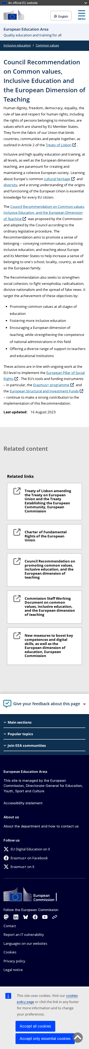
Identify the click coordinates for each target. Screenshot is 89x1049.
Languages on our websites (25, 943)
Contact (10, 925)
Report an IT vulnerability (24, 934)
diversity (10, 184)
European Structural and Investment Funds (44, 391)
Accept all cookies (35, 1026)
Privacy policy (14, 961)
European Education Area (25, 772)
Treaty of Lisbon (58, 145)
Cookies (10, 952)
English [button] (63, 16)
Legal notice (13, 969)
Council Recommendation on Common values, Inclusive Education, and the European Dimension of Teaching (44, 212)
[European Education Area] (14, 15)
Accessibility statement (23, 803)
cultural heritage (57, 178)
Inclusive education (17, 45)
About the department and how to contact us (41, 826)
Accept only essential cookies (45, 1038)
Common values (47, 45)
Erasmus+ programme (51, 384)
